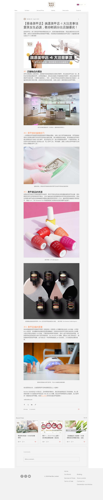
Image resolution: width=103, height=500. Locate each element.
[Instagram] (25, 476)
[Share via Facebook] (24, 404)
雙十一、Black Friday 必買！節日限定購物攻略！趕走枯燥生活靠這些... (51, 437)
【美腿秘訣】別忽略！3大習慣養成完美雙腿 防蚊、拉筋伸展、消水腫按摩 (76, 437)
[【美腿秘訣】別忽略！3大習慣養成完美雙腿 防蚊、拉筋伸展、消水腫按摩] (76, 427)
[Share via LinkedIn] (31, 404)
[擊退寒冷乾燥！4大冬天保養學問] (27, 427)
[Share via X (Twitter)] (28, 404)
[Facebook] (22, 476)
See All (85, 417)
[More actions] (78, 19)
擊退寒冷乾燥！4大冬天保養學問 (26, 437)
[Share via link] (35, 404)
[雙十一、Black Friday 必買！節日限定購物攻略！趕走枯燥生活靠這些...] (51, 427)
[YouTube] (29, 476)
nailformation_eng (28, 399)
